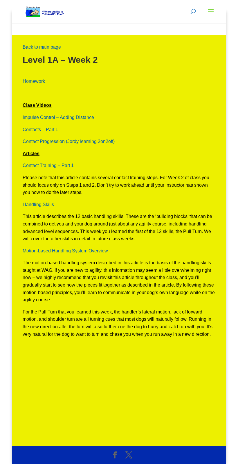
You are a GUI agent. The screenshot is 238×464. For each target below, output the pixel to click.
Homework (34, 81)
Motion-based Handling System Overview (65, 250)
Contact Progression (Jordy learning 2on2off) (69, 141)
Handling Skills (38, 204)
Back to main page (42, 47)
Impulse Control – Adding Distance (58, 117)
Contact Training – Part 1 (48, 165)
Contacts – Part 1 (40, 129)
